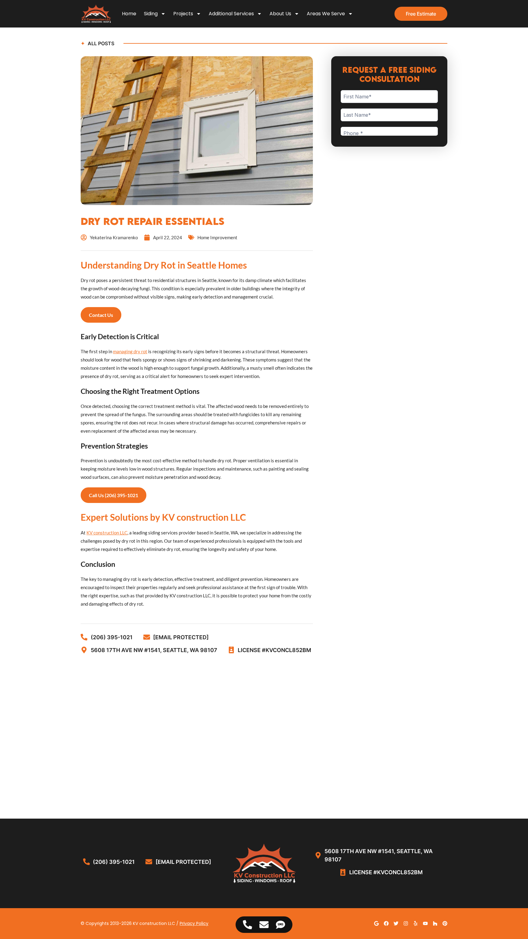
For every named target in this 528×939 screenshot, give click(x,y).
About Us (280, 13)
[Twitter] (396, 923)
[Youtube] (425, 923)
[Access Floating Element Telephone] (247, 924)
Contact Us (101, 315)
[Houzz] (435, 923)
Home (129, 13)
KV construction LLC (106, 532)
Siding (151, 13)
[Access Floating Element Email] (264, 924)
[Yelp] (415, 923)
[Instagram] (405, 923)
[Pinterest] (444, 923)
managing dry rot (130, 351)
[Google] (376, 923)
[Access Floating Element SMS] (280, 924)
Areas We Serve (326, 13)
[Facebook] (386, 923)
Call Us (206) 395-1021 (113, 495)
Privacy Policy (194, 923)
